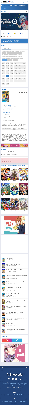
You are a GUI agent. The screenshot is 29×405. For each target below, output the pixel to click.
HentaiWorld (4, 389)
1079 (20, 73)
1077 (12, 73)
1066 (16, 68)
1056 (24, 63)
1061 (20, 65)
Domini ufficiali (14, 403)
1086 (24, 75)
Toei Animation (9, 109)
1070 (7, 70)
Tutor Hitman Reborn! (23, 196)
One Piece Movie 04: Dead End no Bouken (15, 312)
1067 (20, 68)
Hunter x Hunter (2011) (14, 211)
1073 (20, 70)
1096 (16, 81)
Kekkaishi (14, 180)
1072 (16, 70)
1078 (16, 73)
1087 (3, 78)
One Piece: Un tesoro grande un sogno (14, 323)
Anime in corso (21, 400)
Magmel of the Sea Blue (5, 196)
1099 (3, 83)
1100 (7, 83)
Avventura (8, 111)
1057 (3, 65)
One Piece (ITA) (9, 258)
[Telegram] (17, 340)
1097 (20, 81)
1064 (7, 68)
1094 (7, 81)
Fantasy (25, 111)
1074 (24, 70)
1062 (24, 65)
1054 (16, 63)
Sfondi (20, 401)
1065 (12, 68)
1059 (12, 65)
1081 (3, 75)
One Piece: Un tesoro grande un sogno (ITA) (15, 329)
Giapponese (8, 105)
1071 (12, 70)
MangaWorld (9, 389)
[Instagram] (7, 340)
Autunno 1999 (10, 108)
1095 (12, 81)
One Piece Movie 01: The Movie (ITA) (14, 269)
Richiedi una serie (20, 396)
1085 (20, 75)
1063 (3, 68)
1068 (24, 68)
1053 (12, 63)
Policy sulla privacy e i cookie (10, 396)
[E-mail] (16, 379)
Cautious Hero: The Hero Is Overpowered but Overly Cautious (23, 181)
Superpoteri (8, 112)
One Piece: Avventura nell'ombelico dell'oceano (16, 281)
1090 (16, 78)
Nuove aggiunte (7, 400)
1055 (20, 63)
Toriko (5, 210)
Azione (11, 111)
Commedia (16, 111)
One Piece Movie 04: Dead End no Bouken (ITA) (16, 318)
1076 (7, 73)
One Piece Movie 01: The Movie (13, 264)
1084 (16, 75)
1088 (7, 78)
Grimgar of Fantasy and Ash (23, 211)
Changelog (25, 401)
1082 (7, 75)
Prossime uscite (4, 401)
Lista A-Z (16, 401)
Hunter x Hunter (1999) (5, 181)
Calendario (11, 401)
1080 (24, 73)
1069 (3, 70)
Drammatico (20, 111)
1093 (3, 81)
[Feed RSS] (19, 379)
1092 (24, 78)
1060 (16, 65)
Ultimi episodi (14, 400)
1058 (7, 65)
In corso (7, 118)
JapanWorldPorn (24, 389)
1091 (20, 78)
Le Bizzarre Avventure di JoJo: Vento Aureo (14, 196)
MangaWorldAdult (16, 389)
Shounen (3, 112)
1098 (24, 81)
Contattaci (8, 394)
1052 (7, 63)
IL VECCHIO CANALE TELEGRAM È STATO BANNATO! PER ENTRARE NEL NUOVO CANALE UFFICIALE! (13, 7)
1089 (12, 78)
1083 (12, 75)
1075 (3, 73)
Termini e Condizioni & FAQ (16, 394)
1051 (3, 63)
